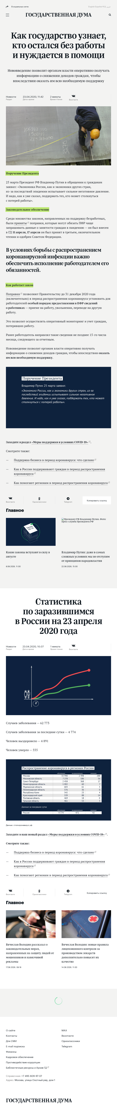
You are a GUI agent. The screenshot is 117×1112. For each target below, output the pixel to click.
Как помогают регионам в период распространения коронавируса (61, 483)
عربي (108, 6)
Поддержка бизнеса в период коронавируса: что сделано (54, 460)
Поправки (13, 294)
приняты (20, 223)
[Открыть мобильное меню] (7, 15)
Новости (11, 96)
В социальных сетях (20, 6)
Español (98, 6)
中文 (104, 6)
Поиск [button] (110, 15)
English (91, 6)
